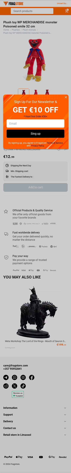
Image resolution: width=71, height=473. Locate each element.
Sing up (35, 133)
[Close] (66, 97)
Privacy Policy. (37, 145)
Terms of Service (55, 143)
